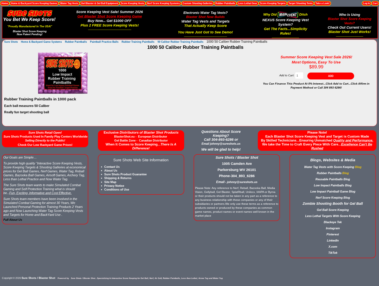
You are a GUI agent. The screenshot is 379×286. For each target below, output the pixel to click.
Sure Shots (11, 41)
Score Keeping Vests (132, 3)
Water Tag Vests (69, 3)
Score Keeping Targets (273, 3)
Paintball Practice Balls (104, 41)
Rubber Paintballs (225, 3)
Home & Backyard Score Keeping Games (34, 3)
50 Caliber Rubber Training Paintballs (180, 41)
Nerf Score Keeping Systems (163, 3)
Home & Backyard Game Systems (41, 41)
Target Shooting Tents (300, 3)
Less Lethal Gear (247, 3)
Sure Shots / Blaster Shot (38, 277)
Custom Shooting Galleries (198, 3)
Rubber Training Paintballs (138, 41)
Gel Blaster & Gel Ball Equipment (99, 3)
